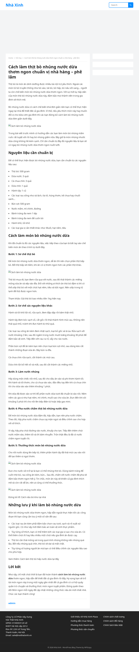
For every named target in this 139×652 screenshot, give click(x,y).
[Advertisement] (69, 30)
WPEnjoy (87, 647)
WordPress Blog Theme (72, 647)
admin (11, 603)
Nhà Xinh (14, 5)
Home (10, 58)
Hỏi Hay (19, 58)
